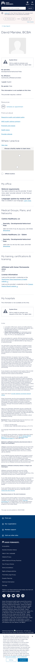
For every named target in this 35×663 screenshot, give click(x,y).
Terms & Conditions (7, 567)
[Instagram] (22, 595)
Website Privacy (6, 557)
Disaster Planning (7, 578)
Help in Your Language (8, 553)
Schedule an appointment (15, 107)
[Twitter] (3, 595)
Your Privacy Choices (8, 564)
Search (30, 8)
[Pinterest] (18, 595)
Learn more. (27, 200)
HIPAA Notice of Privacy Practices (11, 560)
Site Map (4, 585)
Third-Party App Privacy (9, 574)
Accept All (22, 660)
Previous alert (10, 18)
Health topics (5, 130)
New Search (6, 26)
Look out (7, 13)
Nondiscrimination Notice (9, 549)
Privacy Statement (22, 656)
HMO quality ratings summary (10, 121)
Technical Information (8, 582)
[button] (19, 155)
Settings (11, 660)
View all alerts (30, 22)
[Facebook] (8, 595)
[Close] (32, 636)
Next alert (25, 18)
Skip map (4, 145)
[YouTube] (13, 595)
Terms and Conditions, (11, 656)
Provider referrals (6, 134)
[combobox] (13, 8)
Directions (6, 230)
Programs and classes (8, 125)
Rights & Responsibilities (9, 571)
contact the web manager (8, 490)
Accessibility (5, 546)
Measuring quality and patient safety (13, 117)
